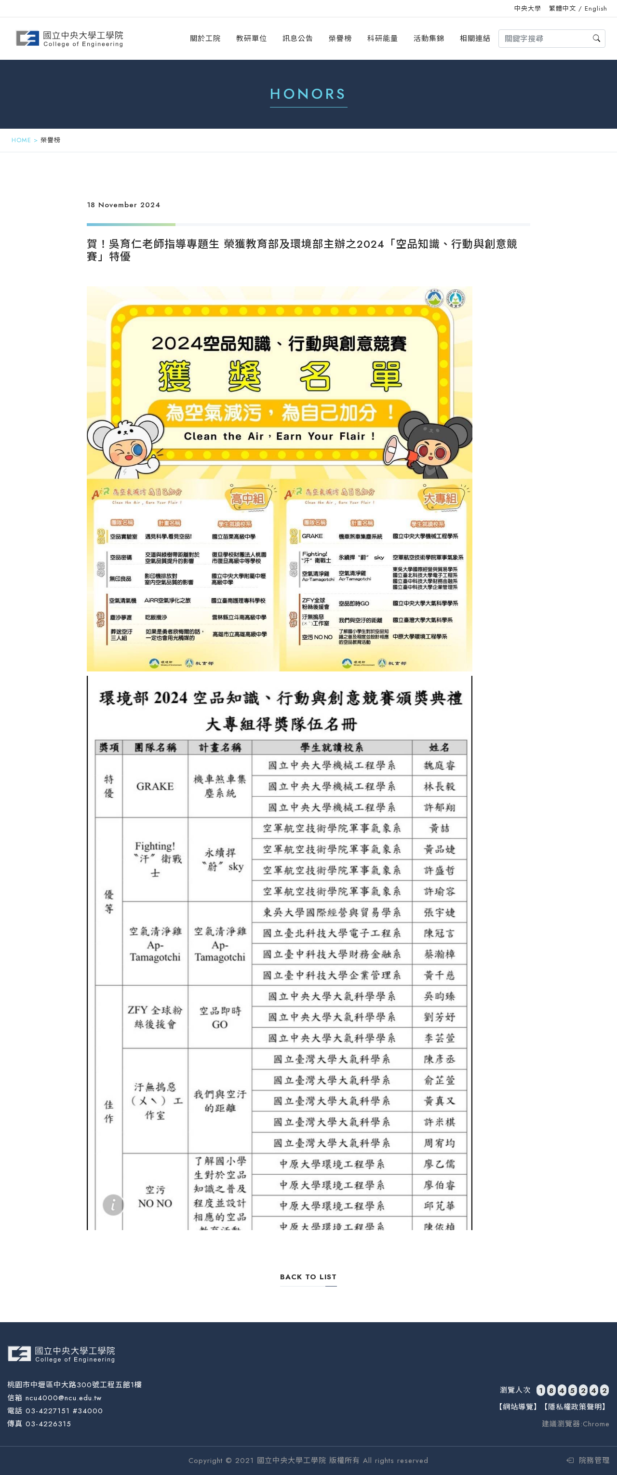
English (596, 8)
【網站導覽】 (518, 1407)
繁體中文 (562, 8)
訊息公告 (297, 38)
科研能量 (382, 38)
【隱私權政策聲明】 (575, 1407)
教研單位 (251, 38)
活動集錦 (429, 38)
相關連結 (475, 38)
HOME (21, 140)
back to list (308, 1277)
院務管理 (593, 1460)
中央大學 (527, 8)
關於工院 (205, 38)
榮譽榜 (340, 38)
